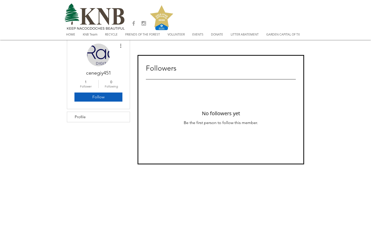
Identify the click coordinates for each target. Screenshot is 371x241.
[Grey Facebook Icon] (133, 23)
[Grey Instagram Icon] (144, 23)
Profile (80, 116)
